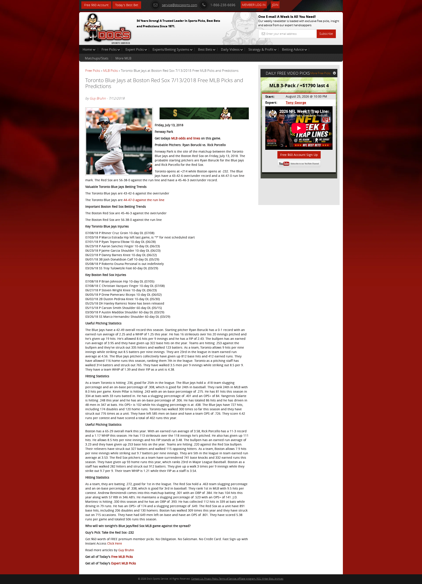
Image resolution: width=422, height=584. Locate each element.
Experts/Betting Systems (171, 49)
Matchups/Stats (96, 58)
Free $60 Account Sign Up (299, 155)
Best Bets (205, 49)
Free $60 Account (96, 5)
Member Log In (254, 5)
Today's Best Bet (126, 5)
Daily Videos (230, 49)
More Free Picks (320, 73)
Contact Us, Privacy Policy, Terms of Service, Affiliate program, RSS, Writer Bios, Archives (237, 578)
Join (275, 5)
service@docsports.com (179, 5)
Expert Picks (135, 49)
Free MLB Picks (122, 556)
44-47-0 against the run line (144, 200)
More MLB (123, 58)
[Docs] (107, 27)
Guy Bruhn (98, 98)
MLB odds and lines (185, 138)
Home (88, 49)
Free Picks (109, 49)
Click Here (114, 543)
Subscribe (326, 33)
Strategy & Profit (260, 49)
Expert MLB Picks (123, 563)
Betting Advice (293, 49)
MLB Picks (110, 70)
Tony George (296, 102)
